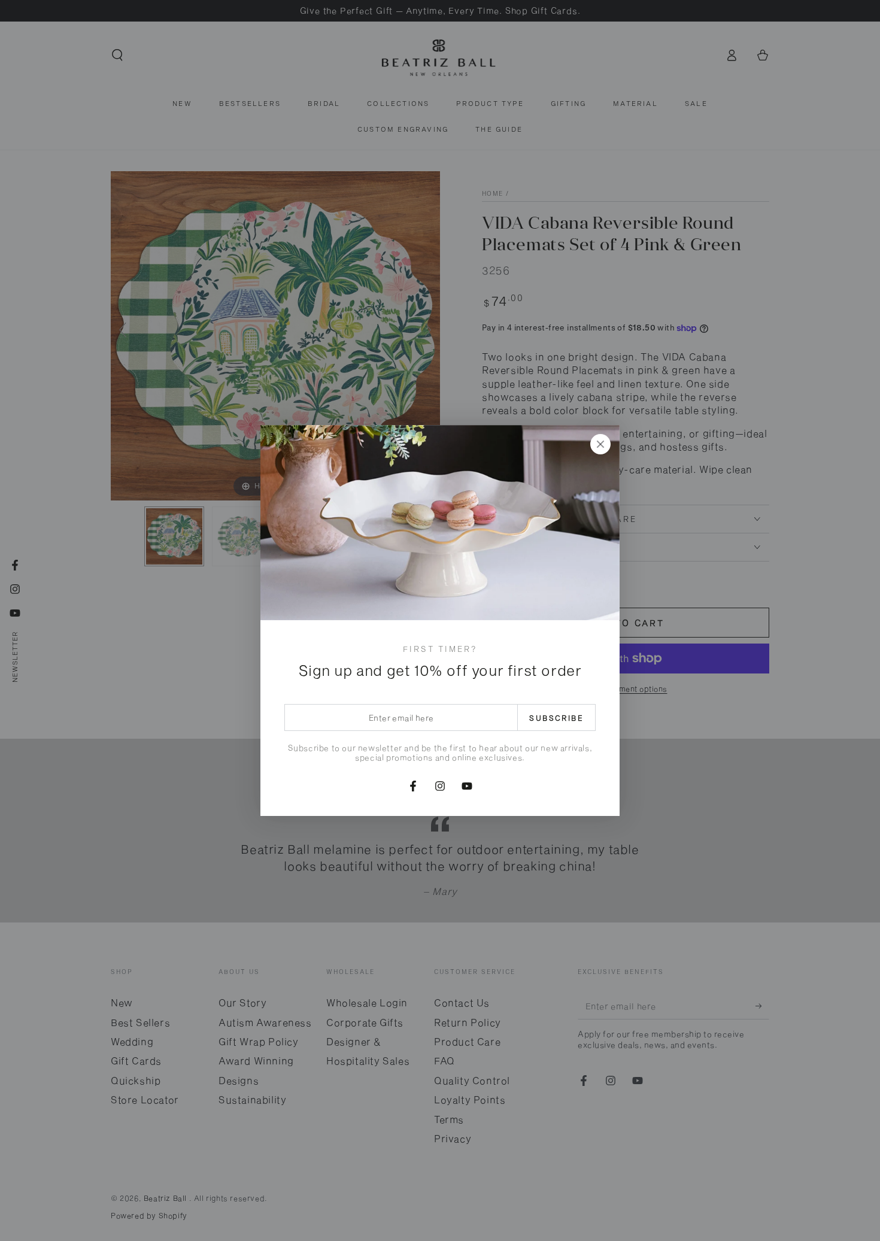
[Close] (600, 444)
